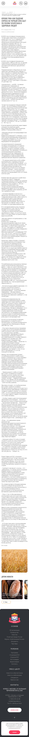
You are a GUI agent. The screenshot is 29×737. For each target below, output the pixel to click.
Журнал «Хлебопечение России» (14, 639)
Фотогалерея (14, 659)
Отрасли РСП (14, 657)
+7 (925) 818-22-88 (14, 699)
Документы (14, 641)
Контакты (14, 664)
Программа (14, 653)
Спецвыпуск (14, 677)
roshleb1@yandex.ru (14, 701)
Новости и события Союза (14, 673)
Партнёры (14, 644)
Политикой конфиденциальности (15, 727)
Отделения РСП (14, 655)
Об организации (14, 630)
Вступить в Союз (14, 710)
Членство (14, 635)
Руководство (14, 632)
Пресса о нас (15, 680)
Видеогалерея (14, 662)
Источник (4, 545)
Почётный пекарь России (14, 637)
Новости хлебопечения (14, 675)
